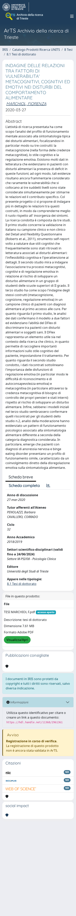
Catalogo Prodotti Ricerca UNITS (36, 49)
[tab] (48, 485)
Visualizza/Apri (17, 640)
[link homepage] (15, 7)
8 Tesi (68, 49)
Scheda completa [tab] (24, 485)
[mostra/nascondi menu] (72, 16)
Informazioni (19, 702)
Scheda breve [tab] (21, 476)
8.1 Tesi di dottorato (21, 54)
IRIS (5, 49)
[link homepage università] (24, 16)
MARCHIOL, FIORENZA (26, 103)
